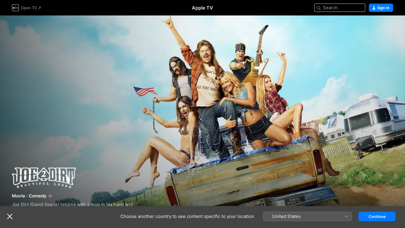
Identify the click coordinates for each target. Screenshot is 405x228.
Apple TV (202, 8)
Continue (377, 216)
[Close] (9, 216)
